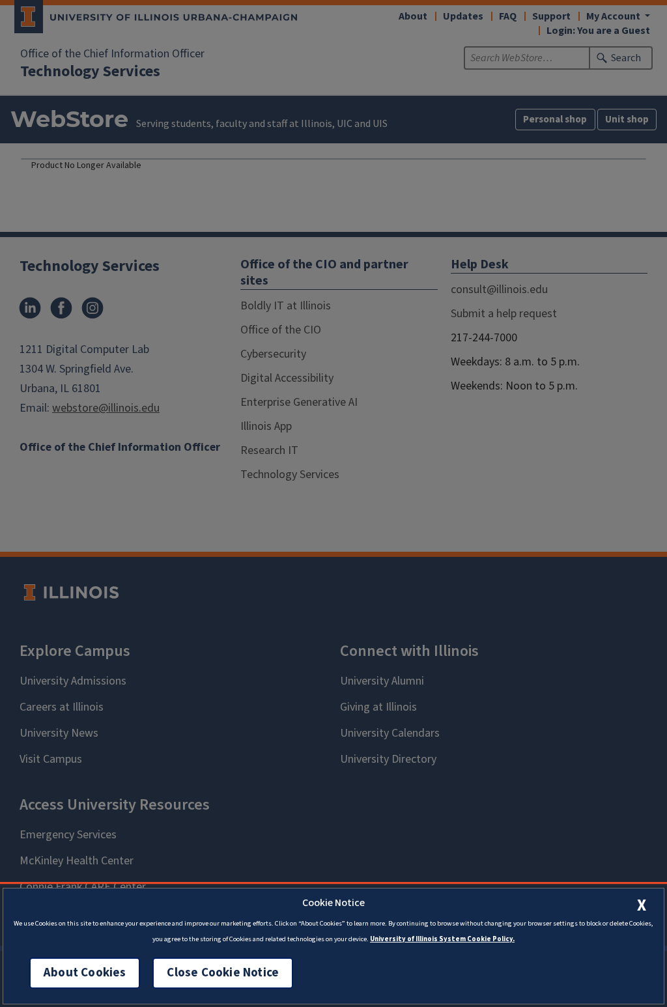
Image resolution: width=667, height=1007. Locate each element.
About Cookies (85, 973)
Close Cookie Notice (223, 973)
